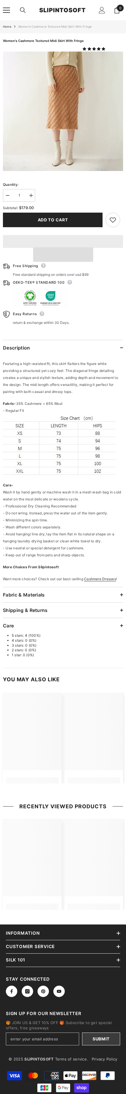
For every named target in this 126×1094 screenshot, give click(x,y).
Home (7, 26)
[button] (94, 49)
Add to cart (53, 219)
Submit (101, 1038)
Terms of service (71, 1059)
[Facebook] (11, 991)
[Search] (22, 10)
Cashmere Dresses (100, 579)
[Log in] (102, 10)
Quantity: (10, 184)
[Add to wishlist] (112, 220)
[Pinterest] (43, 991)
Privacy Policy (105, 1059)
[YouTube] (59, 991)
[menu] (6, 10)
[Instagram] (27, 991)
